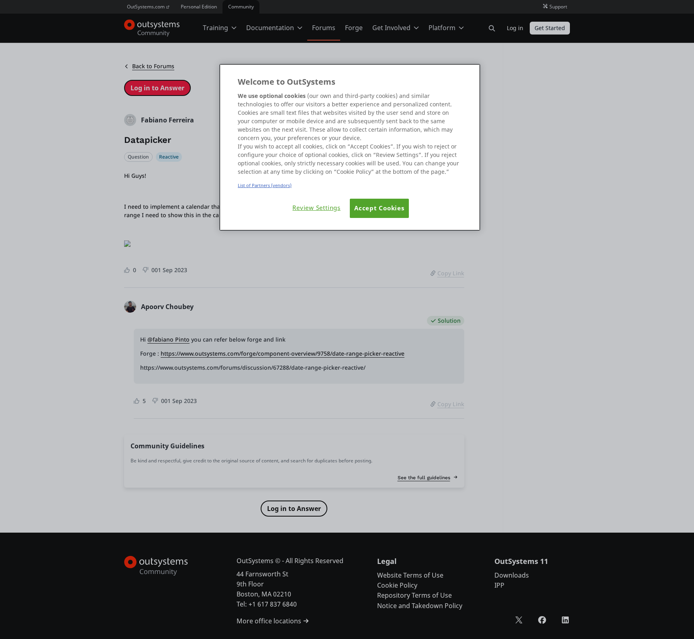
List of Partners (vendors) (265, 185)
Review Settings (316, 208)
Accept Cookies (379, 208)
